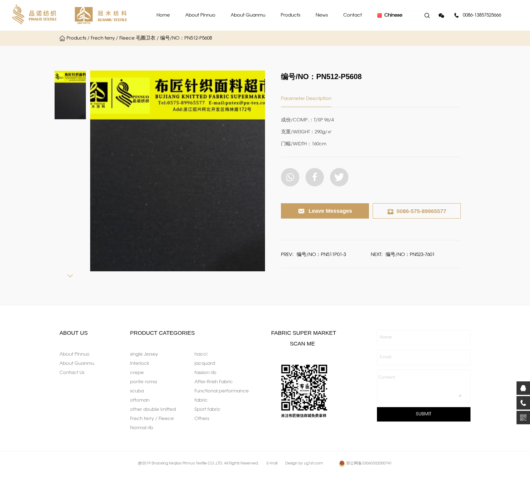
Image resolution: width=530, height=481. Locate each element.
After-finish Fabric (213, 382)
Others (201, 419)
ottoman (139, 400)
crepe (137, 373)
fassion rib (205, 373)
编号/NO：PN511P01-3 (321, 255)
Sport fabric (207, 409)
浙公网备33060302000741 (369, 463)
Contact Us (72, 373)
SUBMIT (423, 414)
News (322, 15)
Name (386, 337)
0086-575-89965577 (421, 211)
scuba (137, 391)
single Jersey (144, 354)
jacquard (204, 363)
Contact (352, 15)
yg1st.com (313, 463)
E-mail (385, 357)
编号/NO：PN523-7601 (410, 255)
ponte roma (143, 382)
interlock (139, 363)
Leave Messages (330, 211)
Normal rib (141, 428)
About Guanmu (248, 15)
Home (163, 15)
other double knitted (153, 409)
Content (386, 378)
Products (290, 15)
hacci (200, 354)
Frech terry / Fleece (152, 419)
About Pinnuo (200, 15)
